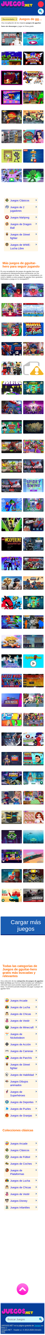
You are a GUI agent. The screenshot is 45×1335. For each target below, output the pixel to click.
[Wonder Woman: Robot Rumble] (11, 760)
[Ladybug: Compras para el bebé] (33, 448)
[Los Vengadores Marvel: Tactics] (33, 565)
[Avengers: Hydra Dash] (33, 118)
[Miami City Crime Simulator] (11, 877)
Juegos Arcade (18, 1000)
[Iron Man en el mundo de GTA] (11, 138)
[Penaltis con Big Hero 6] (11, 40)
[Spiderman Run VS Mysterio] (11, 350)
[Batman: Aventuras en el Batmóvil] (11, 780)
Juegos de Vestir (20, 1020)
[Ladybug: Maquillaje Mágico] (33, 350)
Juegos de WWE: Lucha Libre (20, 246)
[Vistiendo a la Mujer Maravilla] (33, 138)
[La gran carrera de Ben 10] (11, 526)
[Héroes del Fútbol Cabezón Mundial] (33, 760)
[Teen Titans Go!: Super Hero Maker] (11, 177)
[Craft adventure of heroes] (33, 858)
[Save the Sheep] (11, 157)
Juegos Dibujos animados (19, 1083)
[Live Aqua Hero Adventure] (33, 838)
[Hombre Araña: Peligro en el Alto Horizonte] (33, 526)
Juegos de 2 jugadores (17, 209)
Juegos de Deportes (21, 1102)
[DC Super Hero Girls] (33, 643)
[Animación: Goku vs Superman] (33, 623)
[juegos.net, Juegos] (17, 4)
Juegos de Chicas (20, 1014)
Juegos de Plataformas (17, 1172)
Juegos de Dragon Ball (20, 226)
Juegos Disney (18, 1200)
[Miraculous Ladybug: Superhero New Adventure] (33, 741)
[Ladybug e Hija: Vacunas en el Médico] (11, 331)
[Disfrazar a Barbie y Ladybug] (11, 799)
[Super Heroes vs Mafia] (11, 838)
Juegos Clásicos (19, 200)
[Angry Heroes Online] (11, 604)
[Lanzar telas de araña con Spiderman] (33, 487)
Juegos (37, 1326)
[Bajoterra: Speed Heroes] (33, 428)
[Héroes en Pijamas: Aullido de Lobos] (33, 177)
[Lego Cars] (33, 877)
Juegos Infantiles (20, 1207)
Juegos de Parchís (21, 1057)
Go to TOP (23, 1289)
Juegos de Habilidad (22, 1074)
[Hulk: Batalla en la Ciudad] (11, 467)
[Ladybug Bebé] (11, 311)
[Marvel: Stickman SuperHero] (11, 623)
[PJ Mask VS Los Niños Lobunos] (11, 292)
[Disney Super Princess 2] (11, 663)
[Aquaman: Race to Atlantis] (33, 780)
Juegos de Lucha (20, 1007)
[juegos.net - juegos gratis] (17, 1311)
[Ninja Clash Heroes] (33, 721)
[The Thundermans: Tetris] (11, 565)
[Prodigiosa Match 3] (11, 584)
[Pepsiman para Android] (11, 389)
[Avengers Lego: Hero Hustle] (11, 702)
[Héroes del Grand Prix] (33, 897)
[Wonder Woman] (33, 702)
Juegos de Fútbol (20, 1157)
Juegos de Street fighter (20, 236)
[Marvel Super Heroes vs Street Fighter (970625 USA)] (33, 79)
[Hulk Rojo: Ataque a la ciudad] (11, 448)
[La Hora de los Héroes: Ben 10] (33, 389)
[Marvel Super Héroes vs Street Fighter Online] (33, 331)
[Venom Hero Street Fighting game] (33, 682)
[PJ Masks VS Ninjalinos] (33, 506)
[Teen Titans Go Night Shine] (33, 409)
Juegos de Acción (20, 1044)
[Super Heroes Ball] (11, 858)
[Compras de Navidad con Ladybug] (33, 799)
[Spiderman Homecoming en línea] (11, 487)
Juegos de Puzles (20, 1108)
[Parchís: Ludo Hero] (33, 157)
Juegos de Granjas (21, 1115)
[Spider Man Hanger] (33, 663)
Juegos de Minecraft (22, 1027)
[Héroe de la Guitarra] (33, 40)
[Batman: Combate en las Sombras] (33, 545)
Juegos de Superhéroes (17, 1093)
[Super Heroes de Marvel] (33, 99)
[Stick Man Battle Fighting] (11, 506)
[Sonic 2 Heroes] (33, 60)
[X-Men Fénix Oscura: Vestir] (33, 819)
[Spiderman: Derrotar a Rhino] (33, 467)
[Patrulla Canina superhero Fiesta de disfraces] (11, 643)
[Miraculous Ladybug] (33, 311)
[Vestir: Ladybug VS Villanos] (11, 409)
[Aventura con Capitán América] (33, 584)
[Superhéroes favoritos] (11, 682)
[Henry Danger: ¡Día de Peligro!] (11, 118)
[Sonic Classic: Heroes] (11, 60)
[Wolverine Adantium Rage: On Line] (11, 545)
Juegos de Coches (21, 1163)
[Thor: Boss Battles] (11, 741)
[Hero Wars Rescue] (11, 819)
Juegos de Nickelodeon (17, 1036)
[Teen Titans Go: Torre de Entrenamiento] (11, 428)
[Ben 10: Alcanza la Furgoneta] (11, 897)
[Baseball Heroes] (33, 370)
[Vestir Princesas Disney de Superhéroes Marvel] (11, 721)
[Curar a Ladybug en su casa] (11, 370)
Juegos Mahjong (19, 217)
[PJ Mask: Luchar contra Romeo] (33, 292)
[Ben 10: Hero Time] (33, 604)
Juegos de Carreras (21, 1051)
